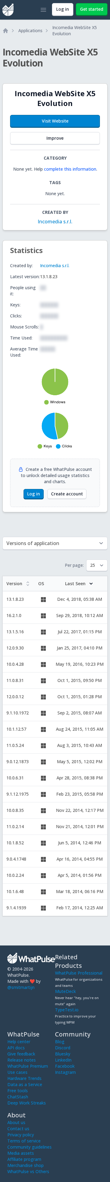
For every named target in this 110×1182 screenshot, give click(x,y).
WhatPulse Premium (27, 1066)
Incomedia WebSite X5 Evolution (74, 30)
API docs (16, 1048)
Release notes (21, 1060)
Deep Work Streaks (26, 1103)
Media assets (20, 1153)
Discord (62, 1048)
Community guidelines (29, 1147)
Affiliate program (24, 1159)
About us (16, 1122)
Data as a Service (24, 1084)
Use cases (17, 1072)
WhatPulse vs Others (28, 1171)
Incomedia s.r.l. (55, 221)
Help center (18, 1041)
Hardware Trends (24, 1078)
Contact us (18, 1128)
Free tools (17, 1090)
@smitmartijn (21, 987)
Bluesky (62, 1054)
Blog (59, 1041)
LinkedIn (63, 1060)
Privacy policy (20, 1135)
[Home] (5, 31)
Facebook (65, 1066)
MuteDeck (65, 991)
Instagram (65, 1072)
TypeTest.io (67, 1010)
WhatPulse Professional (78, 973)
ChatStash (17, 1097)
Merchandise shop (25, 1165)
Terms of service (24, 1141)
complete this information (70, 169)
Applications (30, 30)
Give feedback (21, 1054)
